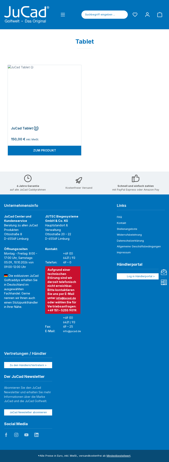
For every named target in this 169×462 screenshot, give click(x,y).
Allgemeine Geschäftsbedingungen (139, 246)
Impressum (124, 252)
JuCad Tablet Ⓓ (24, 128)
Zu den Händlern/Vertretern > (28, 365)
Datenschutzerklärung (130, 240)
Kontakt (121, 223)
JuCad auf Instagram (16, 435)
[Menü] (63, 14)
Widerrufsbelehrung (129, 234)
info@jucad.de (66, 298)
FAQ (119, 217)
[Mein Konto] (147, 14)
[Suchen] (123, 14)
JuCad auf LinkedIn (36, 435)
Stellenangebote (127, 228)
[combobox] (100, 14)
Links (121, 205)
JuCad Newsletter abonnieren (28, 412)
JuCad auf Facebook (6, 435)
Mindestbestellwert (118, 455)
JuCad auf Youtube (26, 435)
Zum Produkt (44, 150)
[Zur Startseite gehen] (26, 14)
